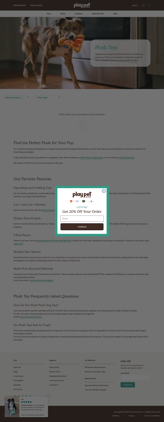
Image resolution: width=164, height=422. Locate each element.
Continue (82, 227)
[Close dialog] (104, 191)
